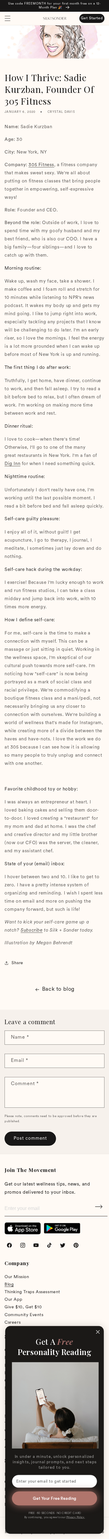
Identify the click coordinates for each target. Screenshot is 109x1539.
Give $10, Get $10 (23, 1307)
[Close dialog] (98, 1332)
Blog (9, 1284)
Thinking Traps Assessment (32, 1292)
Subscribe (99, 1208)
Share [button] (17, 963)
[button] (7, 18)
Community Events (24, 1315)
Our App (13, 1299)
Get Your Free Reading (54, 1498)
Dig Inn (12, 464)
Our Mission (17, 1277)
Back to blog (58, 989)
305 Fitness (41, 165)
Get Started (92, 18)
